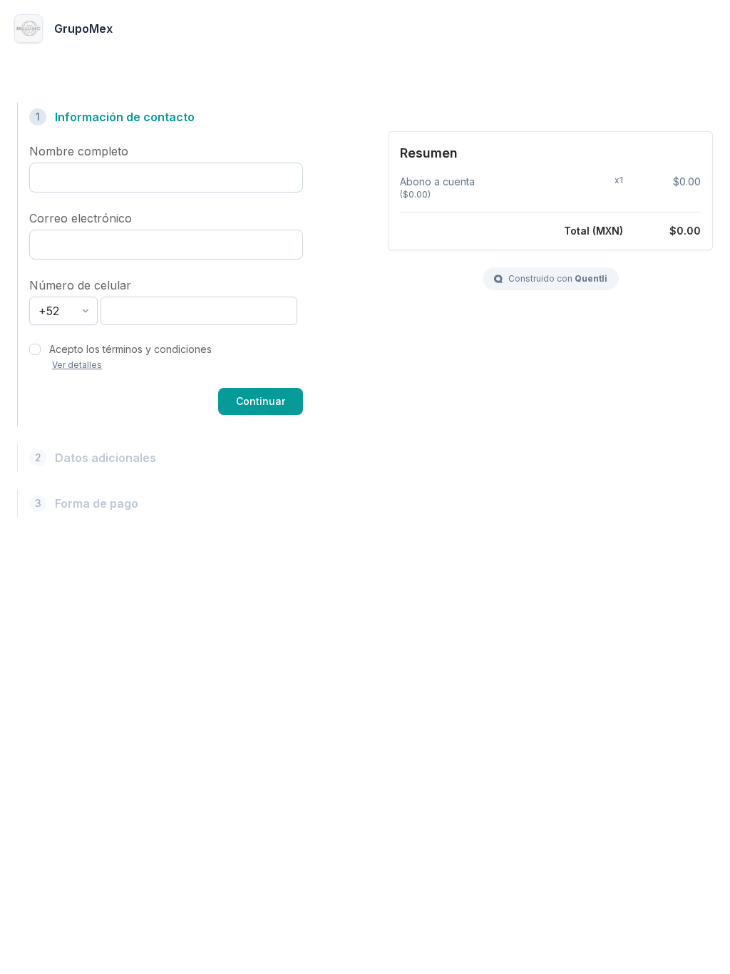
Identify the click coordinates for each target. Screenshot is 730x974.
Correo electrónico (80, 218)
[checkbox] (35, 349)
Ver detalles (77, 364)
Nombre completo (78, 151)
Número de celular (80, 285)
